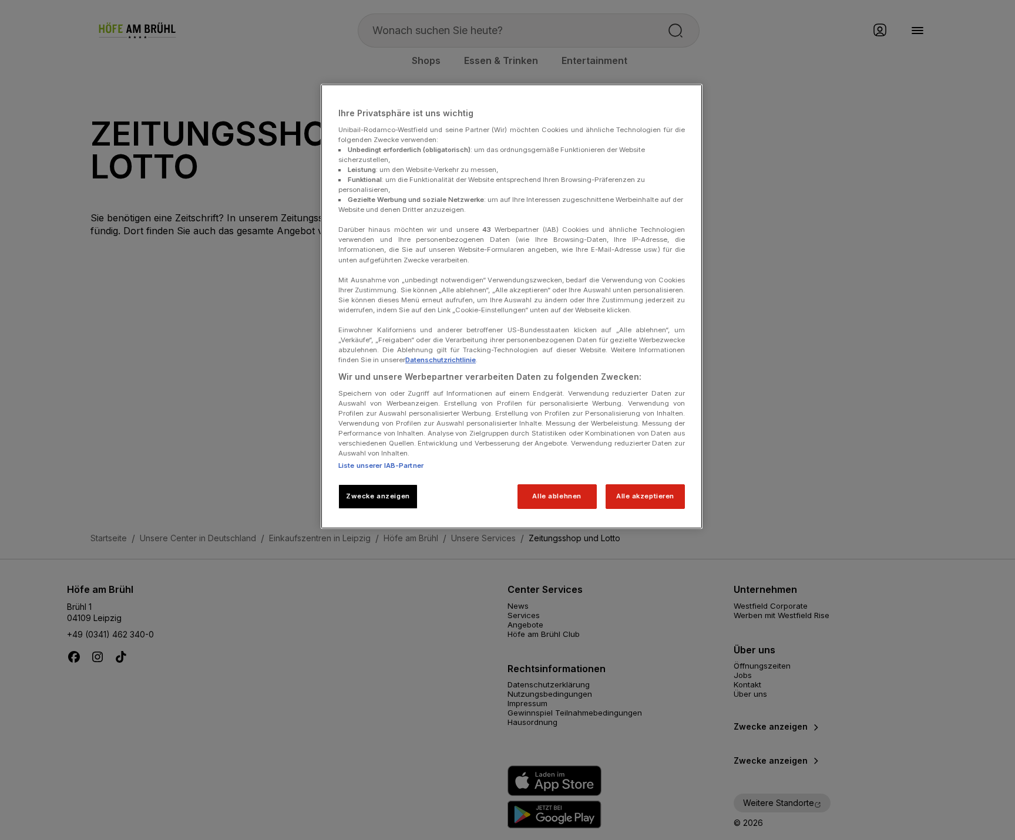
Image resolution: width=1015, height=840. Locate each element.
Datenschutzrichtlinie (440, 360)
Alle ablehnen (556, 496)
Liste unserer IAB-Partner (381, 465)
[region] (512, 306)
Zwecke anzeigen (378, 496)
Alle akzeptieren (645, 496)
